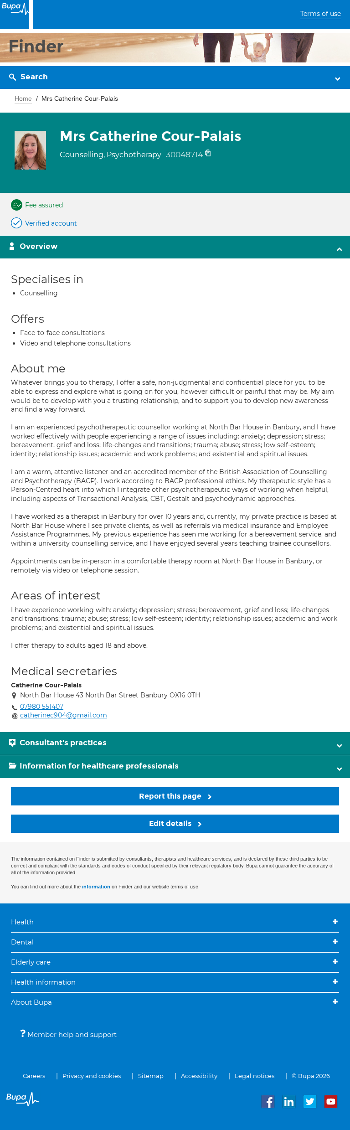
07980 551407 (41, 706)
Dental (22, 942)
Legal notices (254, 1075)
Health (22, 922)
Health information (43, 982)
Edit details (171, 823)
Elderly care (31, 962)
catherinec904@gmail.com (63, 715)
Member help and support (71, 1034)
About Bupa (31, 1002)
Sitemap (151, 1075)
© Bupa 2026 (311, 1075)
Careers (34, 1075)
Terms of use (320, 14)
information (96, 886)
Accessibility (199, 1075)
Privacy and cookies (91, 1075)
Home (23, 98)
